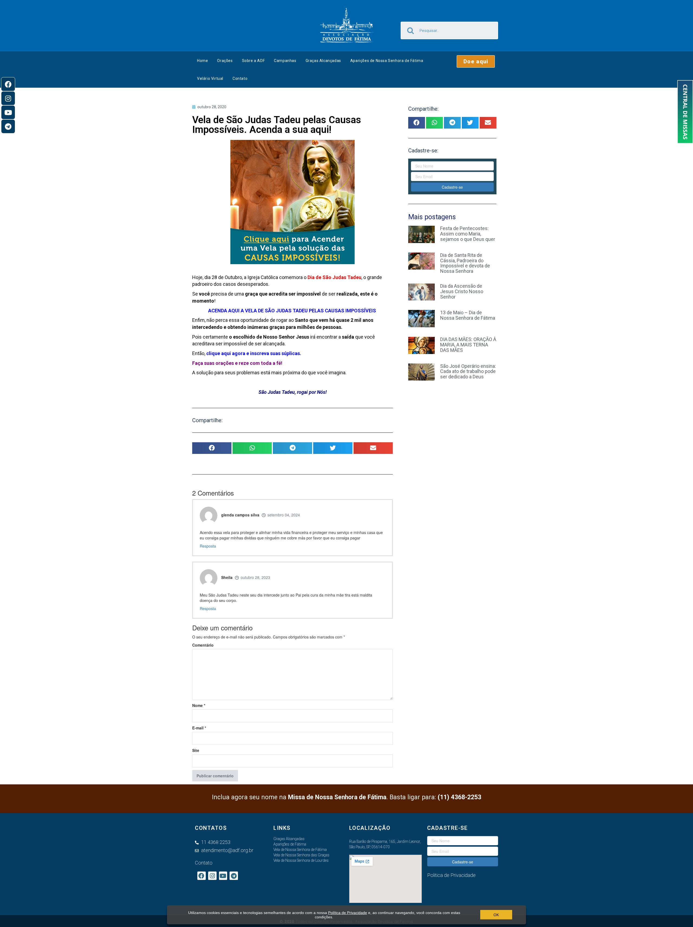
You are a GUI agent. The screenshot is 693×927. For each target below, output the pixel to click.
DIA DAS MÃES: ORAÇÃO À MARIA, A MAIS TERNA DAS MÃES (468, 344)
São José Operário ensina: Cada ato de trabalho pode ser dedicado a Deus (468, 371)
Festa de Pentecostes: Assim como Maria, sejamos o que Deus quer (467, 233)
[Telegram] (8, 126)
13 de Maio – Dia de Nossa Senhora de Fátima (467, 315)
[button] (476, 61)
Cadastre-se (452, 187)
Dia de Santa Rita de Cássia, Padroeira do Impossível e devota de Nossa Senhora (465, 263)
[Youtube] (8, 112)
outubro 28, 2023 (255, 577)
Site (195, 750)
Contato (240, 78)
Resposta (208, 546)
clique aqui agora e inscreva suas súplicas (253, 353)
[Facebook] (8, 84)
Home (202, 60)
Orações (225, 60)
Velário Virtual (210, 78)
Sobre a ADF (253, 60)
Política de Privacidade (347, 912)
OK (496, 915)
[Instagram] (8, 98)
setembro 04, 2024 (283, 514)
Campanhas (285, 60)
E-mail (199, 728)
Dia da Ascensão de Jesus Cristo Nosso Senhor (461, 291)
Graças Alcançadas (323, 60)
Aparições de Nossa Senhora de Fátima (386, 60)
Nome (198, 705)
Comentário (203, 645)
